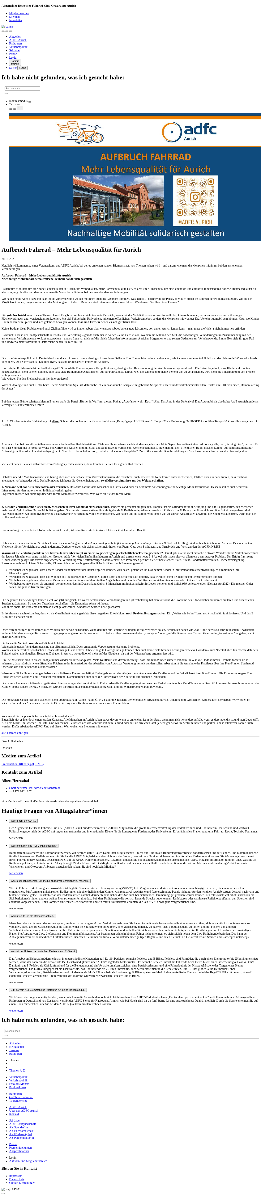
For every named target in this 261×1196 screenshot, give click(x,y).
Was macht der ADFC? (23, 820)
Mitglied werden (19, 13)
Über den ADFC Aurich (23, 1110)
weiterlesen (16, 873)
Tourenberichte (18, 1100)
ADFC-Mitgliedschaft (22, 1124)
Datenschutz (16, 1179)
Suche (13, 67)
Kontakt (14, 1114)
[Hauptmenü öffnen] (10, 31)
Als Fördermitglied (20, 1134)
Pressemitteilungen (20, 1147)
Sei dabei (14, 50)
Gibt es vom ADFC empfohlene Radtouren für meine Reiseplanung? (48, 989)
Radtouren (15, 43)
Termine (14, 1050)
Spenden (14, 16)
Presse (13, 53)
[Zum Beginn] (3, 1193)
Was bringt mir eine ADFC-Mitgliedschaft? (34, 845)
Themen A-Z (17, 1070)
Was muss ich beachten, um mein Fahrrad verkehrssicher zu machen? (50, 880)
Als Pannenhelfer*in (21, 1137)
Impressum (15, 1175)
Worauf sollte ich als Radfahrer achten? (32, 916)
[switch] (29, 102)
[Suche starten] (6, 93)
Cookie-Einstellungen (22, 1182)
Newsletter (15, 20)
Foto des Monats (19, 1083)
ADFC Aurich (18, 40)
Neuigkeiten (16, 1046)
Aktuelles (15, 36)
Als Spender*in (18, 1127)
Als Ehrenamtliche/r (21, 1130)
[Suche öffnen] (6, 31)
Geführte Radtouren (21, 1097)
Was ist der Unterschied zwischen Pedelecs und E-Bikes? (43, 951)
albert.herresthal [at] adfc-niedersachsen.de (34, 788)
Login (12, 57)
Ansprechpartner (19, 1151)
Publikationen (17, 1087)
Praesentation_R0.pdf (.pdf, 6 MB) (23, 764)
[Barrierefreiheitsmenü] (3, 31)
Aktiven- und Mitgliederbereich (28, 1161)
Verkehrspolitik (18, 46)
